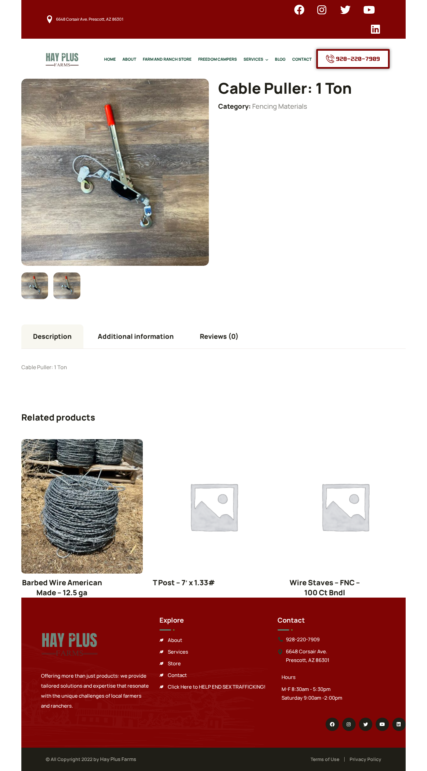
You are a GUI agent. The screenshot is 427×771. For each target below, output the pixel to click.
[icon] (299, 9)
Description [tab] (52, 336)
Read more (82, 506)
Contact (177, 675)
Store (174, 663)
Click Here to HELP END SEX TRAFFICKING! (217, 686)
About (175, 640)
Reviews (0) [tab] (219, 336)
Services (178, 651)
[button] (192, 95)
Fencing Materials (279, 106)
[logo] (62, 58)
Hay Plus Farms (118, 759)
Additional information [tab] (136, 336)
